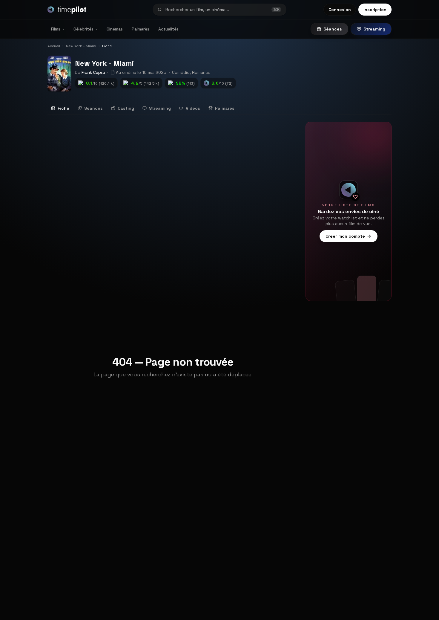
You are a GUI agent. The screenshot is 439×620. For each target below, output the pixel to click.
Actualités (168, 29)
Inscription (374, 9)
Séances (332, 29)
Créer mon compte (345, 236)
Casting (126, 108)
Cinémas (115, 29)
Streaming (374, 29)
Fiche (63, 108)
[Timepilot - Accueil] (66, 9)
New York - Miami (104, 63)
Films (55, 29)
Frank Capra (93, 72)
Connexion (340, 9)
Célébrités (83, 29)
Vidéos (193, 108)
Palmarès (140, 29)
